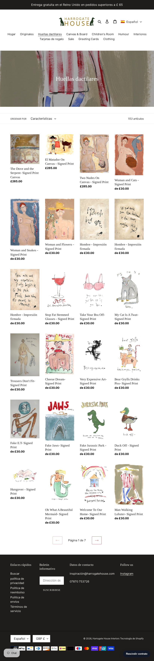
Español (19, 638)
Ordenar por (18, 118)
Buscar (15, 573)
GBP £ (40, 638)
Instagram (126, 573)
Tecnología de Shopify (132, 638)
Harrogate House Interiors (106, 638)
